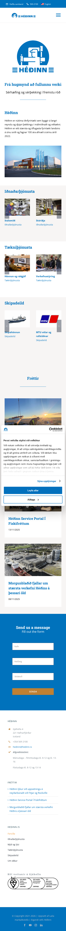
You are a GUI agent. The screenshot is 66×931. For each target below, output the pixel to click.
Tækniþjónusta (18, 247)
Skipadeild (14, 303)
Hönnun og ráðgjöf (12, 263)
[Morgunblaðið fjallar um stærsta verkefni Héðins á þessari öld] (33, 560)
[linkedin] (41, 925)
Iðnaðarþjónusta (20, 191)
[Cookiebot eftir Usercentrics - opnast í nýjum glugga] (49, 429)
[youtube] (30, 925)
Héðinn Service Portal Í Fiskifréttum (28, 799)
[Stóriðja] (48, 207)
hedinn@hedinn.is (22, 746)
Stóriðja (44, 207)
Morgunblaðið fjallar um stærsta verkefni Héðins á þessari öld (28, 559)
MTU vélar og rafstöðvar (44, 318)
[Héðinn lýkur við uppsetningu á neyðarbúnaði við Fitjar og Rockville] (33, 419)
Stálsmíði (12, 207)
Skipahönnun (12, 318)
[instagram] (36, 925)
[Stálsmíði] (17, 207)
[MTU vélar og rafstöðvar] (48, 318)
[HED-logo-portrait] (33, 38)
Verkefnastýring (44, 263)
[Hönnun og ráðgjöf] (17, 262)
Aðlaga (31, 499)
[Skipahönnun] (17, 318)
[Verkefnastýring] (48, 262)
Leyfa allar (33, 490)
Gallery (21, 207)
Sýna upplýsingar (46, 481)
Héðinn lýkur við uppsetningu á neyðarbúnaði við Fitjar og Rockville (28, 419)
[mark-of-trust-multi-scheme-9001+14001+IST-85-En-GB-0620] (33, 877)
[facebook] (24, 925)
